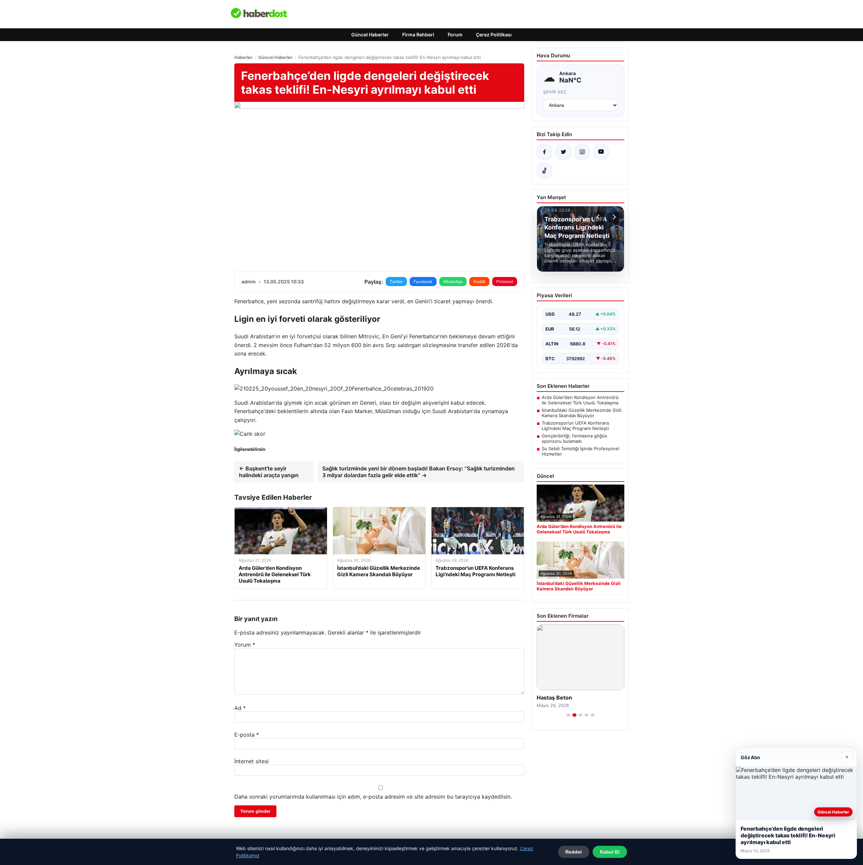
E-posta (246, 734)
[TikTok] (544, 171)
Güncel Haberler (370, 34)
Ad (240, 708)
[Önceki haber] (599, 217)
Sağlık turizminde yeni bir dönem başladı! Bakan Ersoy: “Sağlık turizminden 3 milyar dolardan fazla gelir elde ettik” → (418, 471)
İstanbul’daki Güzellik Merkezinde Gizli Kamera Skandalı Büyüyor (581, 412)
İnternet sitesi (251, 761)
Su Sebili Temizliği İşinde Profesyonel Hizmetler (580, 451)
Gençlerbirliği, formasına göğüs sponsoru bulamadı (574, 438)
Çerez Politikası (494, 34)
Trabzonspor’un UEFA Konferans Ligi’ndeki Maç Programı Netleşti (575, 425)
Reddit (479, 281)
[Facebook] (544, 152)
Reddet (573, 852)
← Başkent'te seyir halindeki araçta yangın (269, 471)
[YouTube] (601, 152)
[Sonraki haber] (613, 217)
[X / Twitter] (563, 152)
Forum (455, 34)
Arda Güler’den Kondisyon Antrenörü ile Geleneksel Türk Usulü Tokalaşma (580, 400)
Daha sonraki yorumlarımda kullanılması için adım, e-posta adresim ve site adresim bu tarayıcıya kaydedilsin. (373, 796)
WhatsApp (453, 281)
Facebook (423, 281)
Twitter (396, 281)
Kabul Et (610, 852)
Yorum (244, 644)
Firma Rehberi (418, 34)
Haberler (243, 57)
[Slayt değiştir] (568, 715)
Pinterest (504, 281)
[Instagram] (582, 152)
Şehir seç (555, 91)
